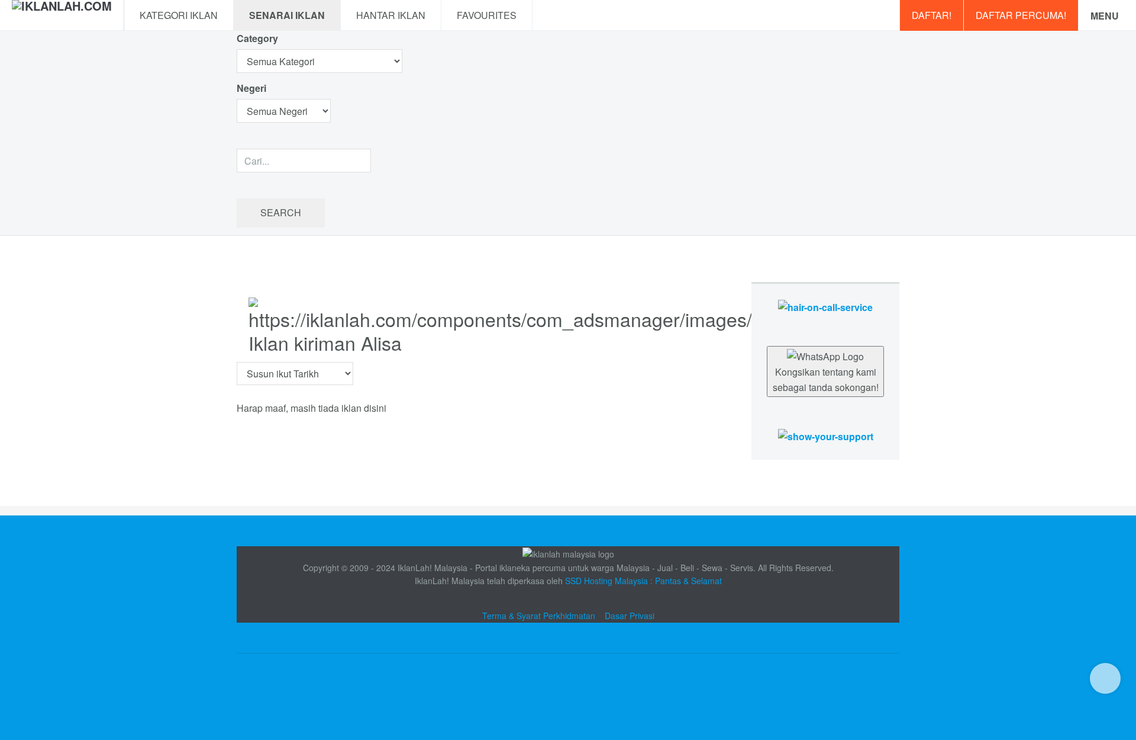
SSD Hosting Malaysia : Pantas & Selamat (643, 581)
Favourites (487, 15)
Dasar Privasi (629, 616)
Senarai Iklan (287, 15)
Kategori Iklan (179, 15)
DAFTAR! (931, 15)
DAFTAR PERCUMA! (1021, 15)
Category (257, 38)
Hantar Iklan (390, 15)
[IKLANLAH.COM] (62, 15)
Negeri (253, 88)
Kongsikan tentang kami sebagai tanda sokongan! (826, 379)
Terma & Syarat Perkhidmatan (538, 616)
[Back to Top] (1105, 678)
